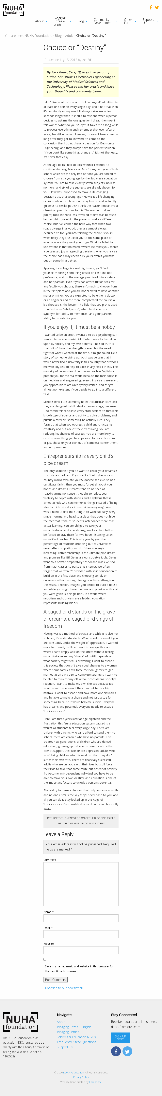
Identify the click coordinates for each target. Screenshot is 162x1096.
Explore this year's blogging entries (81, 823)
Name (48, 912)
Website (48, 943)
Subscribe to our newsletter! (63, 988)
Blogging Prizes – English (59, 21)
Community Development (103, 21)
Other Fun (128, 21)
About (39, 21)
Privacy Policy (81, 1077)
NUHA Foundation (73, 1072)
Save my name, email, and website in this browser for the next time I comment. (79, 968)
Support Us (148, 21)
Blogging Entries (68, 1032)
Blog (80, 21)
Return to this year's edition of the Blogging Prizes (81, 818)
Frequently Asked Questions (76, 1042)
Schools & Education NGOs (76, 1037)
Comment (49, 860)
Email (48, 928)
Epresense (95, 1082)
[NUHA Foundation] (13, 9)
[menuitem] (39, 21)
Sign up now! (120, 1037)
